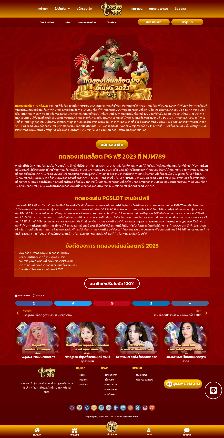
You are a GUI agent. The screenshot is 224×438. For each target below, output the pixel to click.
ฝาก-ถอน (137, 8)
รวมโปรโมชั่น (142, 375)
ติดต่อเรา (180, 8)
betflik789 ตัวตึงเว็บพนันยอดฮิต (136, 357)
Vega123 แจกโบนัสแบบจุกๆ (38, 357)
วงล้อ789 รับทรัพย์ (144, 379)
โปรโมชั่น (60, 8)
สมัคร (149, 434)
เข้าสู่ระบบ (112, 434)
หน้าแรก (43, 8)
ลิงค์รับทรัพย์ (47, 22)
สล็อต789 (109, 379)
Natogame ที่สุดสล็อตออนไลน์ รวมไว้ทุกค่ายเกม (87, 359)
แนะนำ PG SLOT (112, 394)
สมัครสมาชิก (84, 8)
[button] (34, 303)
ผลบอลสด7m (110, 384)
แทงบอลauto (110, 389)
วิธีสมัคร (111, 22)
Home (83, 375)
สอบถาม (187, 435)
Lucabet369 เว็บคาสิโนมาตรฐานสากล (186, 359)
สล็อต (68, 22)
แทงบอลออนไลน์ (87, 22)
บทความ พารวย (158, 8)
